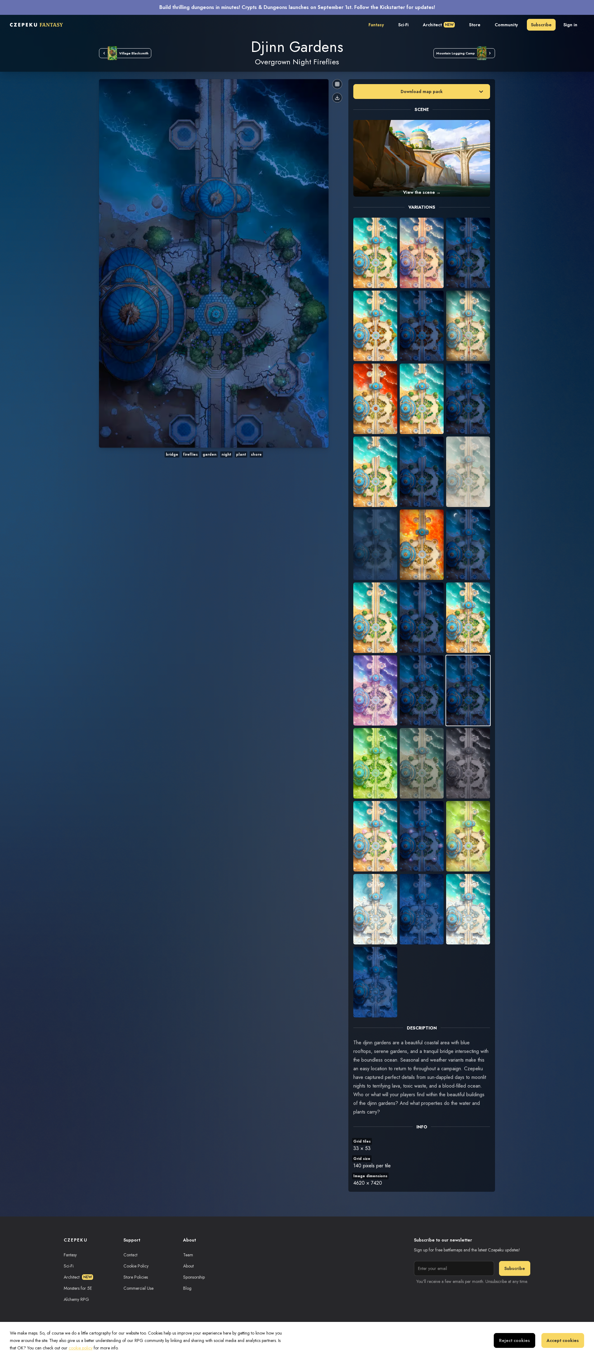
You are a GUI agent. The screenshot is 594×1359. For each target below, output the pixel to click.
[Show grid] (337, 84)
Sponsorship (194, 1277)
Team (188, 1255)
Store (474, 25)
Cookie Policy (135, 1266)
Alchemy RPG (76, 1299)
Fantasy (376, 25)
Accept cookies (563, 1340)
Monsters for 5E (78, 1288)
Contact (130, 1255)
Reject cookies (514, 1340)
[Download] (337, 98)
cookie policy (81, 1348)
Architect (438, 25)
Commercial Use (138, 1288)
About (188, 1266)
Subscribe (541, 25)
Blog (187, 1288)
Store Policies (135, 1277)
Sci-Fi (403, 25)
